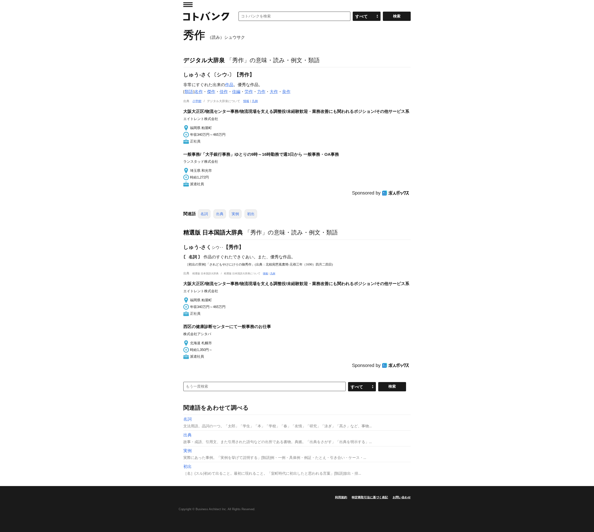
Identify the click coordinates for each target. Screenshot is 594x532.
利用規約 (341, 497)
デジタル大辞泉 (204, 60)
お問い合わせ (402, 497)
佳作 (224, 91)
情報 (246, 101)
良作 (286, 91)
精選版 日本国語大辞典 (213, 232)
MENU (188, 4)
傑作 (211, 91)
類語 (189, 91)
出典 (219, 214)
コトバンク (206, 16)
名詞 (204, 214)
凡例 (255, 101)
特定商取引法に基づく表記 (370, 497)
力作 (261, 91)
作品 (229, 84)
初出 (251, 214)
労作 (249, 91)
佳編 (236, 91)
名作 (198, 91)
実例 (235, 214)
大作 (274, 91)
